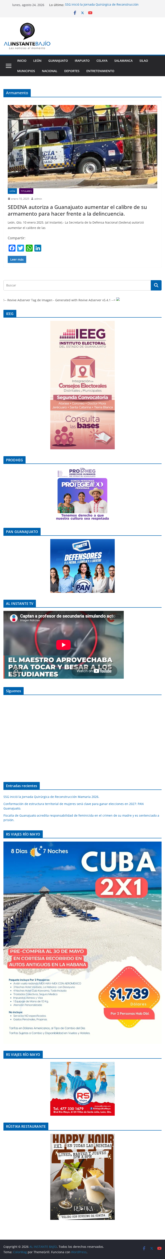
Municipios (26, 71)
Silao (143, 61)
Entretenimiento (100, 71)
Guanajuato (58, 61)
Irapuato (82, 61)
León (37, 61)
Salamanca (123, 61)
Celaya (101, 61)
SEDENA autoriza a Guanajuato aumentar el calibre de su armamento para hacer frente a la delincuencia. (77, 210)
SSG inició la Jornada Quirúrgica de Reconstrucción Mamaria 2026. (51, 797)
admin (38, 199)
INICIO (21, 61)
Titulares (26, 191)
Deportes (71, 71)
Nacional (49, 71)
